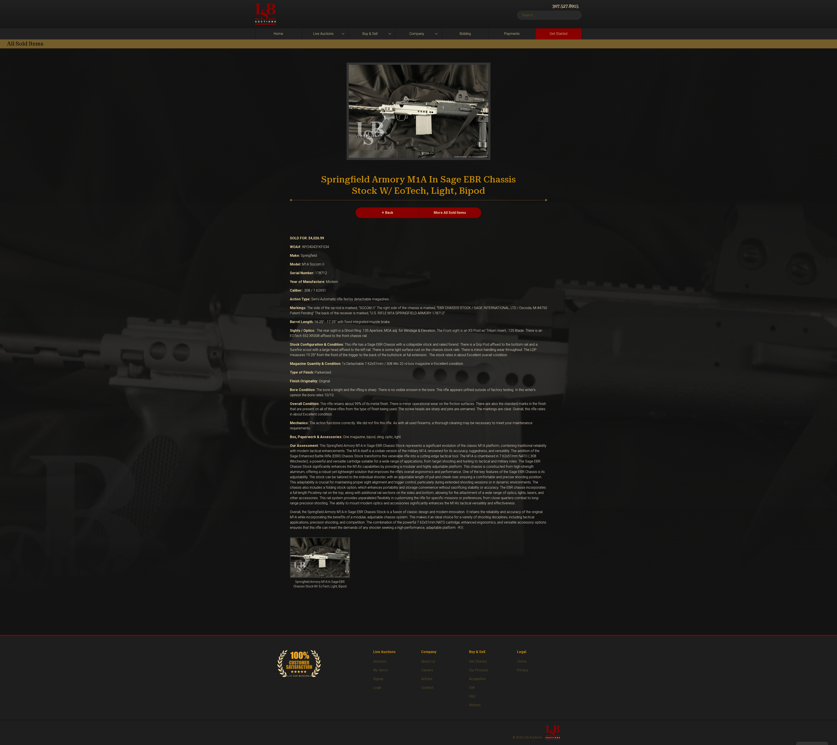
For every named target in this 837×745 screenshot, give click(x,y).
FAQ (472, 696)
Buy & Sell (370, 34)
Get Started (558, 34)
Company (416, 34)
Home (278, 34)
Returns (475, 705)
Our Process (478, 670)
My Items (380, 670)
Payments (512, 34)
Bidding (465, 34)
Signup (378, 679)
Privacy (522, 670)
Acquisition (477, 679)
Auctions (379, 661)
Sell (472, 687)
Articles (426, 679)
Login (377, 687)
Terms (522, 661)
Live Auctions (323, 34)
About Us (428, 661)
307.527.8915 (565, 6)
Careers (427, 670)
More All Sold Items (450, 213)
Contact (427, 687)
